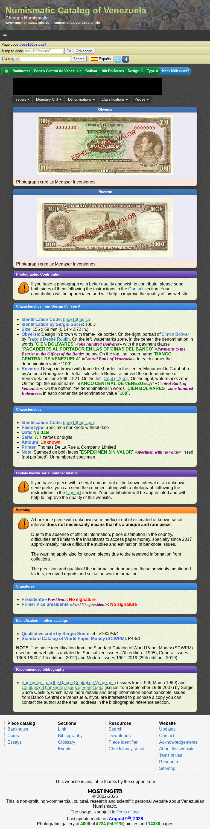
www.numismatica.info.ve (27, 23)
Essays (14, 742)
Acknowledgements (178, 742)
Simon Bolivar (175, 334)
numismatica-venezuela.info (76, 23)
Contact (135, 289)
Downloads (120, 735)
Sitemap (167, 768)
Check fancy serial (126, 748)
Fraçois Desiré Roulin (48, 339)
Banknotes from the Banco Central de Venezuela (69, 682)
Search (115, 729)
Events (64, 748)
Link (62, 729)
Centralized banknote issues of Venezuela (62, 687)
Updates (167, 729)
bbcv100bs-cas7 (79, 422)
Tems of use (170, 755)
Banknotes (17, 729)
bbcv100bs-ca (76, 319)
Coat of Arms (116, 378)
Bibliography (70, 735)
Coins (13, 735)
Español (105, 59)
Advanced (84, 51)
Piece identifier (123, 742)
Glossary (66, 742)
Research (168, 762)
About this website (177, 748)
